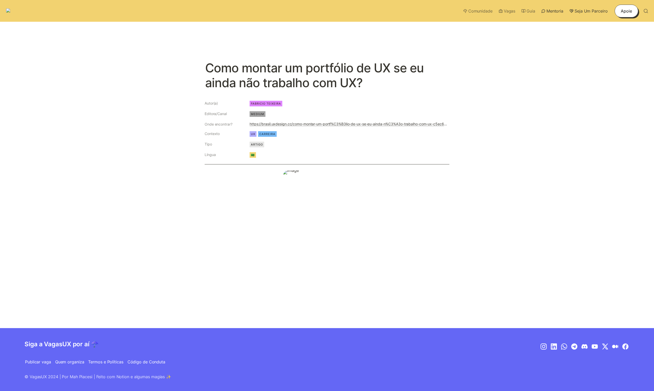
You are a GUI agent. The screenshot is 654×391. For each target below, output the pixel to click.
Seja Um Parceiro (591, 11)
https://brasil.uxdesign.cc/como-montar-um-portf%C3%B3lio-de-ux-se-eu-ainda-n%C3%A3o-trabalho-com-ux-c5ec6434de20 (348, 124)
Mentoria (554, 11)
